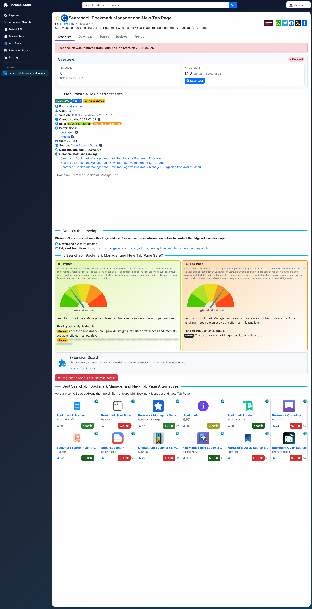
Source (104, 36)
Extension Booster (20, 50)
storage (65, 136)
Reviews (121, 36)
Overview (65, 36)
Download (86, 36)
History (14, 67)
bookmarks (67, 132)
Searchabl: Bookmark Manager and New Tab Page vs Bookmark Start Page (112, 162)
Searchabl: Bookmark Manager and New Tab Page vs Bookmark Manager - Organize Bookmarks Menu (131, 167)
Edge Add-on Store (84, 145)
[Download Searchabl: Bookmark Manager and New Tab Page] (243, 75)
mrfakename (66, 23)
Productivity (86, 23)
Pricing (13, 57)
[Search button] (233, 5)
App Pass (15, 43)
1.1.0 (74, 115)
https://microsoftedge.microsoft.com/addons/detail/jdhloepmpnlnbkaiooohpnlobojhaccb (147, 248)
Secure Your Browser (83, 368)
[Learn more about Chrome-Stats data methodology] (101, 145)
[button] (298, 4)
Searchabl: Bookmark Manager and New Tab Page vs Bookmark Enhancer (111, 158)
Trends (139, 36)
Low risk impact (79, 123)
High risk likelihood (107, 123)
